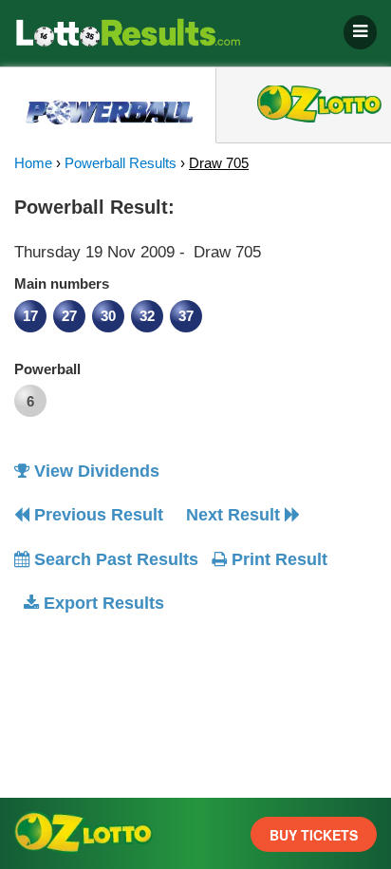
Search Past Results (113, 559)
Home (33, 163)
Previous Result (96, 514)
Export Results (101, 603)
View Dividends (94, 471)
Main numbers (61, 283)
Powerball (47, 369)
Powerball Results (121, 163)
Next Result (235, 514)
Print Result (277, 559)
